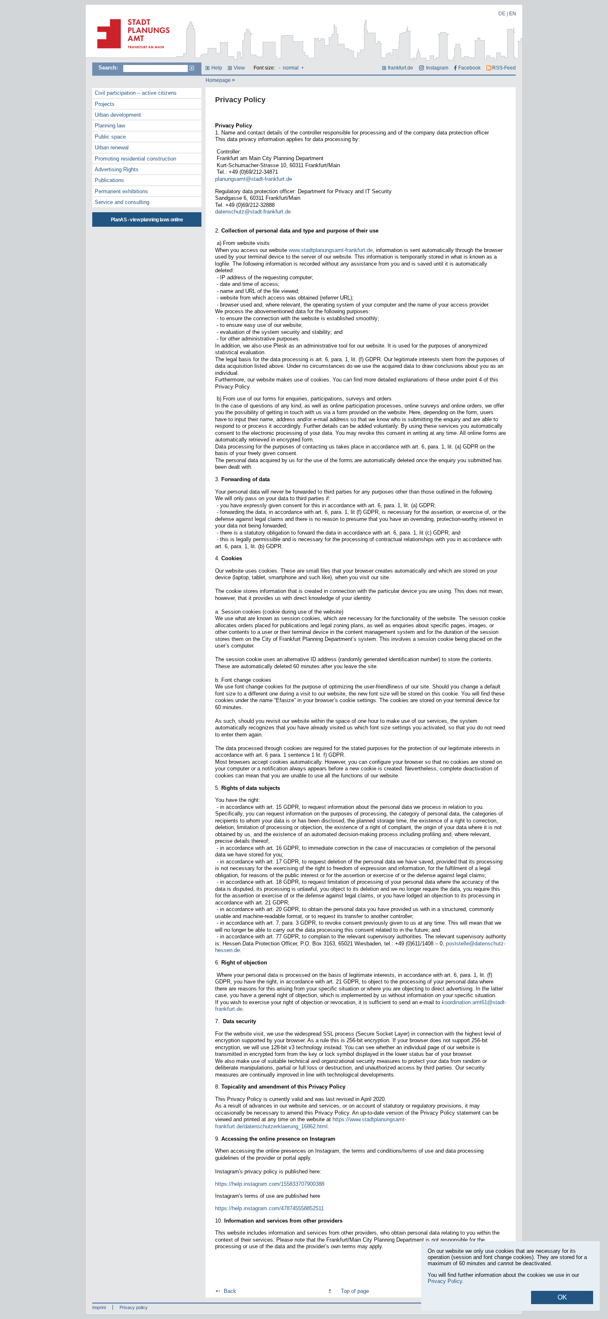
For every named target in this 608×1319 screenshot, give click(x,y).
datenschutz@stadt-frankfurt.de (253, 212)
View (239, 68)
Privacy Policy (445, 1281)
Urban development (118, 115)
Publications (109, 180)
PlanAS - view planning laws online (147, 220)
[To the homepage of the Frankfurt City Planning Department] (131, 52)
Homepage (218, 80)
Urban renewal (112, 147)
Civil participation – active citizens (136, 93)
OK (562, 1297)
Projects (105, 104)
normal (291, 68)
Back (230, 1291)
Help (216, 68)
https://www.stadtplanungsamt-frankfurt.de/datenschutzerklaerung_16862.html (310, 1123)
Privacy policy (134, 1307)
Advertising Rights (117, 169)
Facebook (469, 68)
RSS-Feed (504, 68)
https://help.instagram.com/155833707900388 (269, 1184)
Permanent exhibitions (121, 191)
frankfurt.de (400, 68)
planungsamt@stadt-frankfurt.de (253, 179)
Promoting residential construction (135, 159)
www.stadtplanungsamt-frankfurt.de (331, 250)
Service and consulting (122, 202)
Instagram (437, 68)
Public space (110, 137)
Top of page (355, 1291)
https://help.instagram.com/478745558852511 (269, 1208)
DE (501, 14)
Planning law (110, 125)
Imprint (99, 1307)
